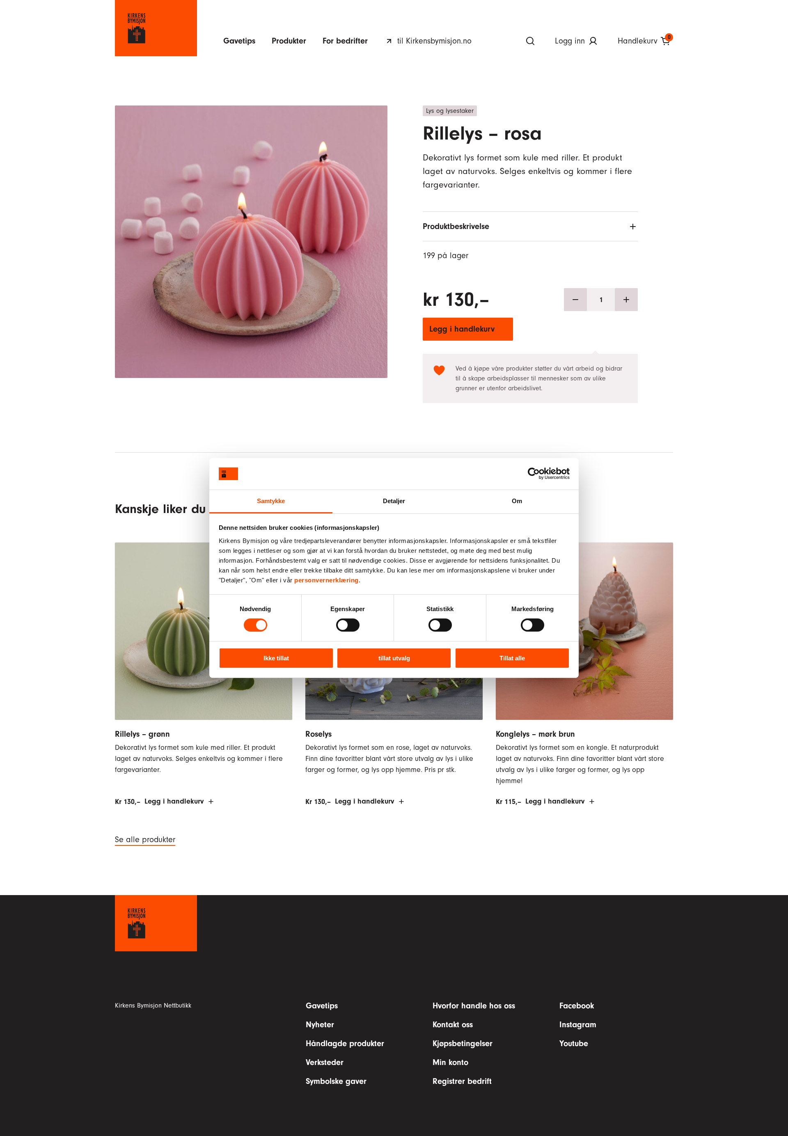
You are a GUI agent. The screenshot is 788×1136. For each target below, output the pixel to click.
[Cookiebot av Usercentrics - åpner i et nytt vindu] (534, 473)
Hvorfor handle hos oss (474, 1005)
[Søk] (530, 41)
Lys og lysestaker (450, 111)
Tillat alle (512, 658)
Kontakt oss (453, 1024)
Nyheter (320, 1024)
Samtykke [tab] (271, 500)
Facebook (576, 1005)
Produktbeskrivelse (456, 226)
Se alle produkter (145, 839)
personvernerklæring (326, 580)
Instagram (577, 1024)
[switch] (348, 625)
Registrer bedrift (462, 1081)
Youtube (573, 1043)
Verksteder (325, 1062)
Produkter (289, 41)
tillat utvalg (394, 658)
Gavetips (239, 41)
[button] (251, 223)
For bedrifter (345, 41)
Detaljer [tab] (394, 500)
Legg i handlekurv (462, 329)
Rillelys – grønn (142, 734)
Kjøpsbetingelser (462, 1043)
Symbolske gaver (336, 1081)
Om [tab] (517, 500)
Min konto (450, 1062)
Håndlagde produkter (345, 1043)
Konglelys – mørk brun (535, 734)
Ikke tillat (276, 658)
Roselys (318, 734)
